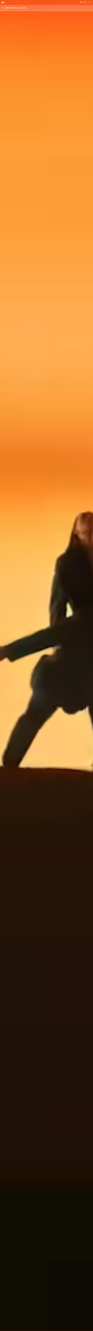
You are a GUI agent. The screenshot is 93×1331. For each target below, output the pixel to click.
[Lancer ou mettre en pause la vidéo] (4, 1327)
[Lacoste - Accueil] (3, 2)
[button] (85, 2)
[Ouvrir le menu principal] (90, 2)
